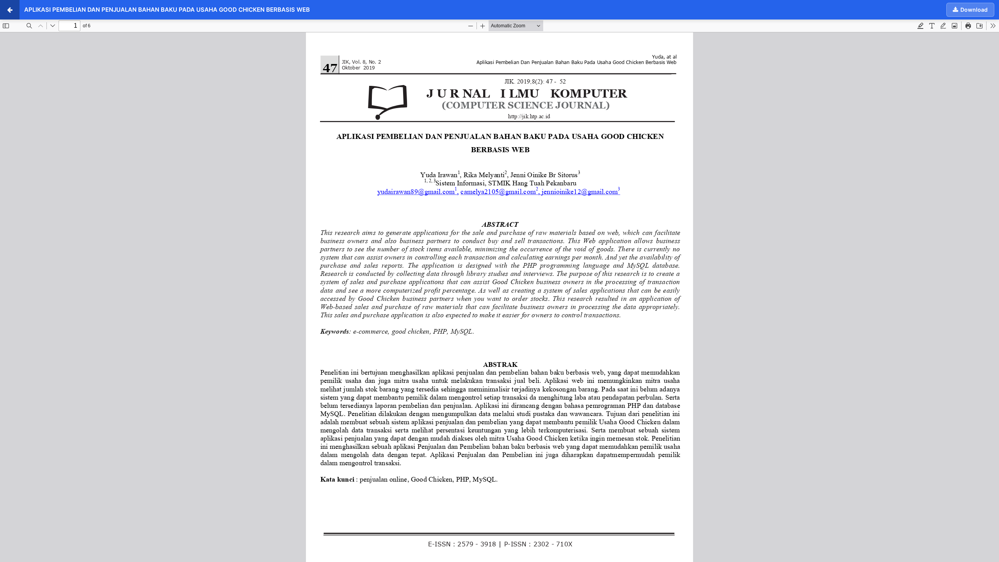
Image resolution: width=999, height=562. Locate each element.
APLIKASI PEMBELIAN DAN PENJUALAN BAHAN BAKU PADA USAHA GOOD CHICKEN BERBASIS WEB (167, 9)
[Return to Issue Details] (10, 10)
